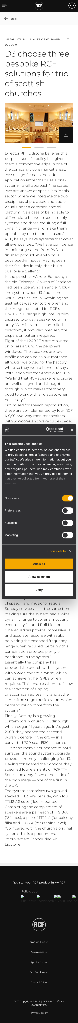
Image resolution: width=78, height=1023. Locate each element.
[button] (26, 147)
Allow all (39, 563)
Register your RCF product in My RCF (39, 882)
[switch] (67, 510)
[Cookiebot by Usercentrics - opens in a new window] (47, 429)
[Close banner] (72, 429)
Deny (39, 589)
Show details (56, 551)
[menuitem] (39, 1013)
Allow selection (39, 576)
